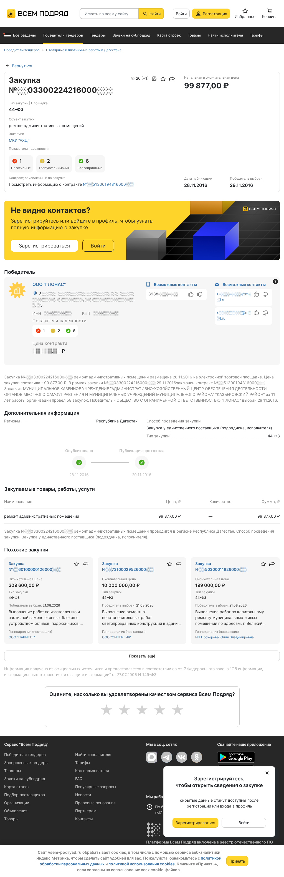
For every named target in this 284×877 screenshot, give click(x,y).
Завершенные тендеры (26, 762)
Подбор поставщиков (24, 794)
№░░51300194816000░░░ (108, 184)
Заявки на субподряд (24, 778)
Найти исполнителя (93, 754)
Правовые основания (95, 802)
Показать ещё (142, 656)
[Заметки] (154, 78)
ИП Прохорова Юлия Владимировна (224, 637)
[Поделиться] (172, 78)
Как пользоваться (92, 770)
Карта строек (17, 786)
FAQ (79, 778)
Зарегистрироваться (44, 246)
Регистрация (215, 13)
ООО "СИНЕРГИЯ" (116, 637)
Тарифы (82, 762)
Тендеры (12, 770)
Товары (11, 818)
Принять (237, 861)
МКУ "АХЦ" (19, 140)
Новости (83, 794)
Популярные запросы (95, 786)
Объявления (15, 810)
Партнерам (86, 810)
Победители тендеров (25, 754)
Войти (181, 13)
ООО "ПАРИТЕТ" (22, 637)
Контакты (84, 818)
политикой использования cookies (141, 863)
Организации (16, 802)
